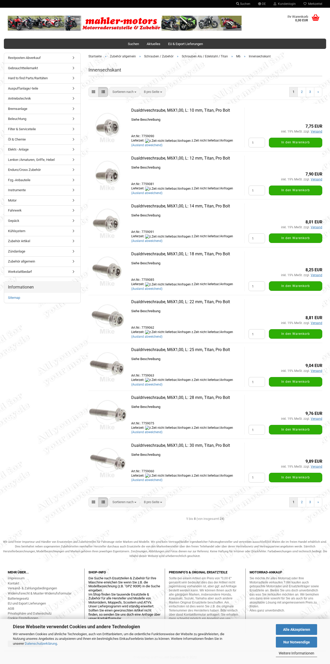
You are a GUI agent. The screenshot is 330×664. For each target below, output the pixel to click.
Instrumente (17, 190)
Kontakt (13, 583)
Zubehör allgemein (21, 261)
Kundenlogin (286, 4)
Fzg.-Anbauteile (19, 180)
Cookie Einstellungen (23, 618)
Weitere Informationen (296, 653)
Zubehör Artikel (19, 241)
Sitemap (14, 298)
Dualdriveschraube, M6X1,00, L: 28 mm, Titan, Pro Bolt (180, 397)
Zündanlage (16, 251)
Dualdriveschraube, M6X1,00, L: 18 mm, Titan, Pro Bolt (180, 253)
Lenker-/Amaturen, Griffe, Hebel (31, 160)
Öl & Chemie (17, 139)
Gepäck (13, 221)
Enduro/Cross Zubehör (24, 170)
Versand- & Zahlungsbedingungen (32, 588)
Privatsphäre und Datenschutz (30, 613)
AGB (11, 608)
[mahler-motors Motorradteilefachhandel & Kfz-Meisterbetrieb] (125, 23)
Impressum (16, 578)
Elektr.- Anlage (18, 149)
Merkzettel (314, 4)
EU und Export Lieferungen (27, 603)
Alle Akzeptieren (296, 629)
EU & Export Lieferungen (185, 44)
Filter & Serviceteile (22, 129)
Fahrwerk (15, 210)
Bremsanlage (17, 109)
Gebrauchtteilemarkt (23, 68)
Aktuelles (153, 44)
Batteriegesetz (18, 598)
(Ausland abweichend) (146, 145)
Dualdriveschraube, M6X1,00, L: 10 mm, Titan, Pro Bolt (180, 110)
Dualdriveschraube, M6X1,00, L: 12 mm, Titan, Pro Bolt (180, 158)
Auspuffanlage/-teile (23, 88)
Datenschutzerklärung (41, 643)
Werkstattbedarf (20, 272)
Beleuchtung (17, 119)
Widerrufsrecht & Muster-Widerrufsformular (39, 593)
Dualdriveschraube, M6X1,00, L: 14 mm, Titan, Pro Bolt (180, 206)
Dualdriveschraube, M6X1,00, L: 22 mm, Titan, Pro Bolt (180, 301)
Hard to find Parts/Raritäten (28, 78)
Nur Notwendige (296, 642)
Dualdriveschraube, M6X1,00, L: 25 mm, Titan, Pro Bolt (180, 349)
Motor (12, 200)
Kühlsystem (16, 231)
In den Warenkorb (295, 142)
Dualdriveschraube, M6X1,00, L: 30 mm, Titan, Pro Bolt (180, 445)
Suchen (244, 4)
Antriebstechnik (19, 98)
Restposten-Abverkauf (24, 58)
